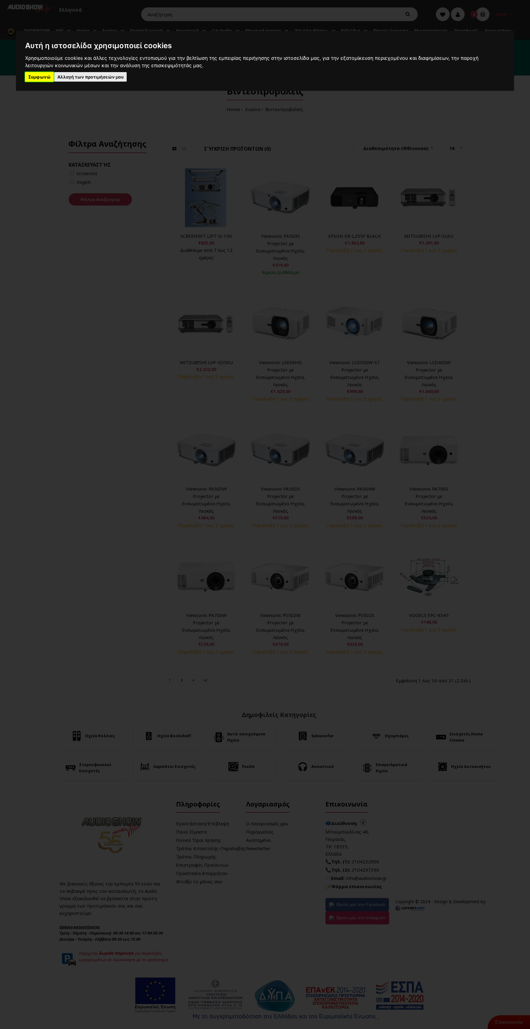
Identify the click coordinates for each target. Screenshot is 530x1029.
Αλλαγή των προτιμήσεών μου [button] (90, 76)
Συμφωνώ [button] (39, 76)
